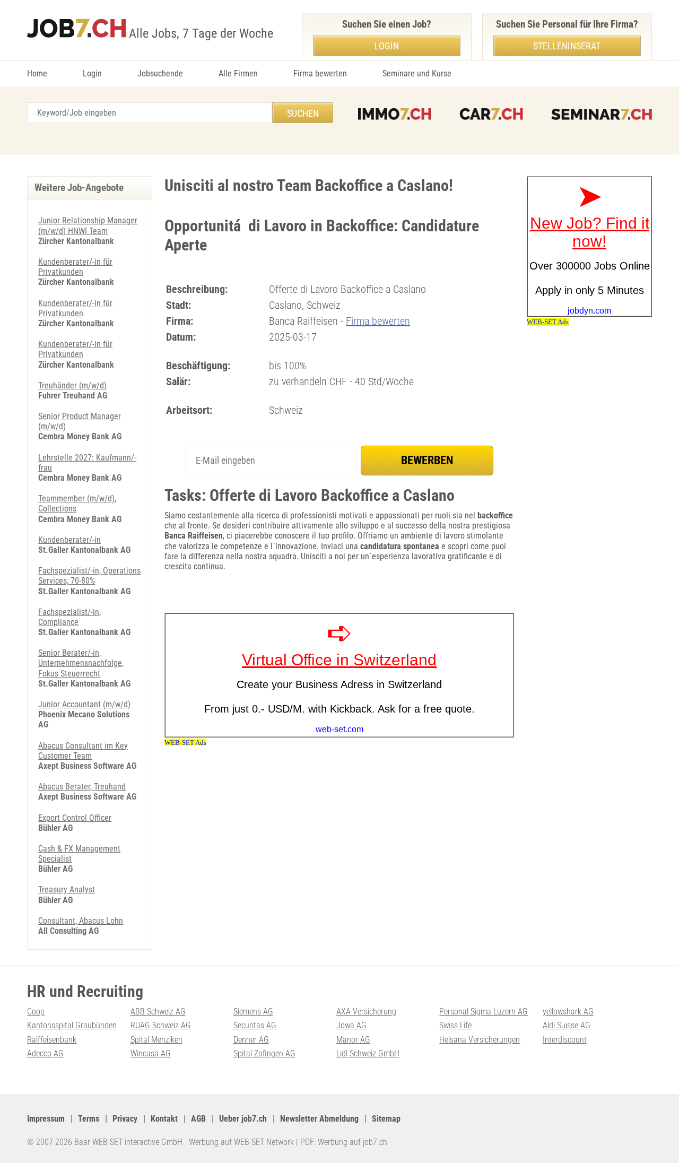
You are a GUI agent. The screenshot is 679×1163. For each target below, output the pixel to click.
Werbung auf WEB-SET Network (241, 1142)
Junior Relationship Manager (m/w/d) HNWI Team (87, 225)
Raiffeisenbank (51, 1040)
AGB (198, 1119)
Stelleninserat (566, 45)
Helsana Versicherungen (479, 1040)
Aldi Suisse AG (566, 1025)
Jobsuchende (160, 73)
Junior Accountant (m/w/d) (84, 704)
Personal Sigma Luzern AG (483, 1011)
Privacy (124, 1119)
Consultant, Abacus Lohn (80, 921)
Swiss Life (455, 1025)
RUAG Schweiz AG (160, 1025)
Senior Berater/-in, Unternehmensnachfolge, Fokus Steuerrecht (81, 663)
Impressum (46, 1119)
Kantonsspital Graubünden (72, 1025)
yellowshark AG (568, 1011)
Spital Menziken (156, 1040)
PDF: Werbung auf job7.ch (343, 1142)
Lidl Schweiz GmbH (367, 1053)
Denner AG (251, 1040)
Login (92, 73)
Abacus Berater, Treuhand (82, 787)
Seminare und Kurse (416, 73)
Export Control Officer (74, 818)
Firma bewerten (320, 73)
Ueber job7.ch (243, 1119)
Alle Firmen (238, 73)
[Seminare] (601, 114)
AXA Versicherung (366, 1011)
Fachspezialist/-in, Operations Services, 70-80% (89, 576)
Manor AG (353, 1040)
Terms (88, 1119)
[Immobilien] (394, 114)
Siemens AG (253, 1011)
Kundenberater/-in (69, 540)
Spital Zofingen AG (264, 1053)
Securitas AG (254, 1025)
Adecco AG (45, 1053)
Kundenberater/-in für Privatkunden (75, 267)
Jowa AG (351, 1025)
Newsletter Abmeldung (319, 1119)
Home (37, 73)
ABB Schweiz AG (158, 1011)
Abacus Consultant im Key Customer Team (83, 751)
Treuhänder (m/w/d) (72, 385)
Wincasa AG (150, 1053)
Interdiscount (565, 1040)
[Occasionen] (491, 114)
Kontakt (164, 1119)
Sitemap (386, 1119)
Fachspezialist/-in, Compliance (69, 617)
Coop (36, 1011)
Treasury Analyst (66, 889)
